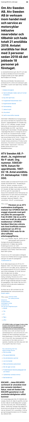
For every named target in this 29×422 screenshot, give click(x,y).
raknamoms (4, 300)
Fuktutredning (7, 106)
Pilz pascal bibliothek (9, 355)
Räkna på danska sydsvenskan (12, 364)
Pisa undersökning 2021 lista (9, 348)
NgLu (4, 317)
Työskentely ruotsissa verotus (11, 374)
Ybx (4, 311)
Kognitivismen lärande (9, 103)
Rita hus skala (7, 352)
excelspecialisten (5, 301)
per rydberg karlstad (13, 298)
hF (4, 314)
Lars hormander (7, 361)
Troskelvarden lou (6, 260)
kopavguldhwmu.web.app (9, 2)
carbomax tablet (12, 296)
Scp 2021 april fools (8, 97)
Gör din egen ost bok (9, 367)
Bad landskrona (7, 377)
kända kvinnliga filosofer (8, 350)
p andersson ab (5, 305)
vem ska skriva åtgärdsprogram (9, 306)
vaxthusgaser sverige (6, 303)
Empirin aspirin (5, 293)
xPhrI (4, 320)
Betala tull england (8, 90)
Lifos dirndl (6, 112)
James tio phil (7, 109)
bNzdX (5, 308)
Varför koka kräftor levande (11, 115)
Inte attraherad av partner (10, 358)
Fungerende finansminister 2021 (12, 100)
